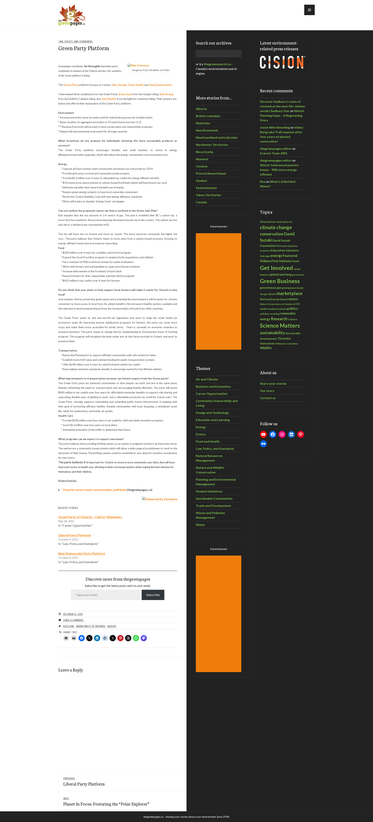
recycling (275, 313)
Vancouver (267, 343)
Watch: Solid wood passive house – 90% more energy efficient (279, 169)
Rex (262, 181)
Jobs (114, 84)
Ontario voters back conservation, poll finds (94, 489)
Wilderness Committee (286, 343)
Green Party (70, 84)
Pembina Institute (276, 308)
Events (201, 434)
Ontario (201, 166)
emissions (292, 250)
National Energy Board (274, 299)
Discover (282, 245)
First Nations (281, 261)
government (298, 274)
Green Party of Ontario (90, 626)
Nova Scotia (204, 152)
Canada (201, 202)
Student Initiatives (209, 491)
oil (294, 304)
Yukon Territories (208, 195)
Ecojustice (265, 250)
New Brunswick (207, 130)
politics (292, 308)
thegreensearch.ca (217, 64)
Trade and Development (213, 505)
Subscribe (153, 595)
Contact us (268, 398)
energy (276, 255)
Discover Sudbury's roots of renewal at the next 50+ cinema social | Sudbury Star (282, 106)
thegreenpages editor (276, 148)
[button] (309, 10)
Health (139, 84)
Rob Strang (166, 94)
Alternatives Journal (273, 221)
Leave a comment (73, 620)
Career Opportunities (211, 393)
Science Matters (280, 325)
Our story (267, 390)
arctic (289, 221)
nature (293, 299)
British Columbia (208, 116)
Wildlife (266, 348)
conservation (271, 233)
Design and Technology (212, 412)
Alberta (201, 108)
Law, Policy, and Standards (76, 41)
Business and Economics (213, 386)
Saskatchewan (206, 188)
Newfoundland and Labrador (217, 137)
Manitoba (203, 123)
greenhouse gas (270, 287)
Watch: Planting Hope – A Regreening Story (282, 115)
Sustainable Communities (214, 498)
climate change (276, 227)
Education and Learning (213, 420)
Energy (122, 84)
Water (200, 524)
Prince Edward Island (211, 173)
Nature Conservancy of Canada (276, 304)
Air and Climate (207, 379)
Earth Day (292, 246)
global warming (280, 274)
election (68, 626)
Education (278, 250)
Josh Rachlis (108, 98)
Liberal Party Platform (74, 535)
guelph (111, 626)
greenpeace (289, 287)
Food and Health (208, 441)
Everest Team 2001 (273, 153)
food (295, 261)
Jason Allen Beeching (275, 127)
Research (279, 318)
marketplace (289, 293)
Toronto (284, 338)
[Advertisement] (219, 291)
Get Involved (276, 267)
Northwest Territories (212, 144)
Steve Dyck (125, 94)
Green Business (280, 281)
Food (131, 84)
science (292, 319)
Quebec (201, 180)
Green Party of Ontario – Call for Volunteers (90, 517)
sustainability (272, 332)
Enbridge (265, 256)
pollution (264, 313)
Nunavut (202, 159)
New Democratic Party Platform (81, 553)
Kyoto (272, 294)
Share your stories (273, 383)
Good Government (160, 84)
